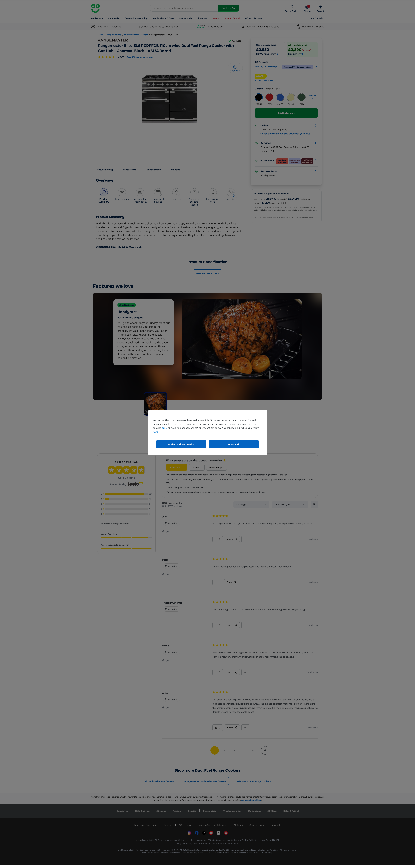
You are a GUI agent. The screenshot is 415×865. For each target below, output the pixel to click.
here (164, 428)
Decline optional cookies (181, 444)
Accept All (234, 444)
